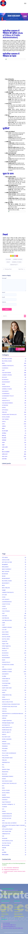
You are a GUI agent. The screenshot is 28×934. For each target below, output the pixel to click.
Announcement (5, 907)
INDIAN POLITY (14, 264)
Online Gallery (4, 914)
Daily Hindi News (18, 914)
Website (4, 302)
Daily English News (19, 916)
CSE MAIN (8, 259)
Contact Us (4, 919)
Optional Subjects (18, 909)
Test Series (17, 911)
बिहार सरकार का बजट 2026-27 (11, 548)
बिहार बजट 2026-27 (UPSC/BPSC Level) (14, 492)
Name (3, 292)
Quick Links (17, 901)
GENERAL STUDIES (16, 262)
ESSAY (8, 262)
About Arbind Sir (5, 901)
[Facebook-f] (1, 897)
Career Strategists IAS (7, 889)
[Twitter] (4, 897)
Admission (4, 909)
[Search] (25, 316)
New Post (3, 911)
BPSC (2, 916)
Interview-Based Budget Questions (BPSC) (13, 520)
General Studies (18, 907)
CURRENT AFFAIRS (17, 259)
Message (4, 278)
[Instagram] (6, 897)
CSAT (15, 904)
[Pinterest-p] (8, 897)
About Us (3, 904)
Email (3, 297)
